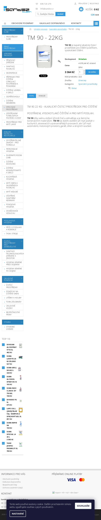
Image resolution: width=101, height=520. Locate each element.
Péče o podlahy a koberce (14, 228)
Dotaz (74, 88)
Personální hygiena (11, 150)
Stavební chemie (10, 328)
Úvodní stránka (5, 23)
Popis (31, 96)
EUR (97, 15)
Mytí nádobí (12, 191)
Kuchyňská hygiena (11, 177)
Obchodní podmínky (22, 23)
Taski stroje (12, 233)
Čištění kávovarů (11, 162)
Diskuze (42, 96)
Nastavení (18, 513)
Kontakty (76, 23)
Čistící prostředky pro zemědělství (10, 244)
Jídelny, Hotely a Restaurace (9, 134)
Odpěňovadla (13, 96)
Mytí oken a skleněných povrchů (12, 185)
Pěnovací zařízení (10, 61)
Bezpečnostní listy (10, 485)
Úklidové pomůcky (8, 279)
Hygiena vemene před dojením (14, 263)
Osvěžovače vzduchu (12, 212)
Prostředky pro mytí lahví (14, 123)
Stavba (7, 322)
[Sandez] (18, 10)
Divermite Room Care (14, 156)
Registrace (94, 3)
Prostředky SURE (9, 31)
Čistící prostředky (11, 286)
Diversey (82, 80)
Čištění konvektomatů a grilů (13, 170)
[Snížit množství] (84, 73)
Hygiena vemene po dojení (14, 269)
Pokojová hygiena (11, 205)
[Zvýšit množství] (84, 71)
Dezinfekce (11, 73)
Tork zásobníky (13, 301)
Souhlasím (83, 505)
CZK (93, 14)
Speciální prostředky (11, 108)
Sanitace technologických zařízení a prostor (14, 254)
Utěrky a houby (13, 297)
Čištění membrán (10, 101)
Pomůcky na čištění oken (12, 292)
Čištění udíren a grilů (13, 91)
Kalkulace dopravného (52, 23)
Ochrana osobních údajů (13, 487)
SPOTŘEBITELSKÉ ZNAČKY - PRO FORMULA (13, 142)
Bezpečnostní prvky (13, 313)
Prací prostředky (9, 47)
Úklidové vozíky (10, 307)
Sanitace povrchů (10, 67)
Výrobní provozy (8, 54)
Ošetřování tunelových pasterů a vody (13, 115)
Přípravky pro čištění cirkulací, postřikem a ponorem (13, 81)
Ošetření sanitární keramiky (10, 198)
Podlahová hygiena (9, 221)
